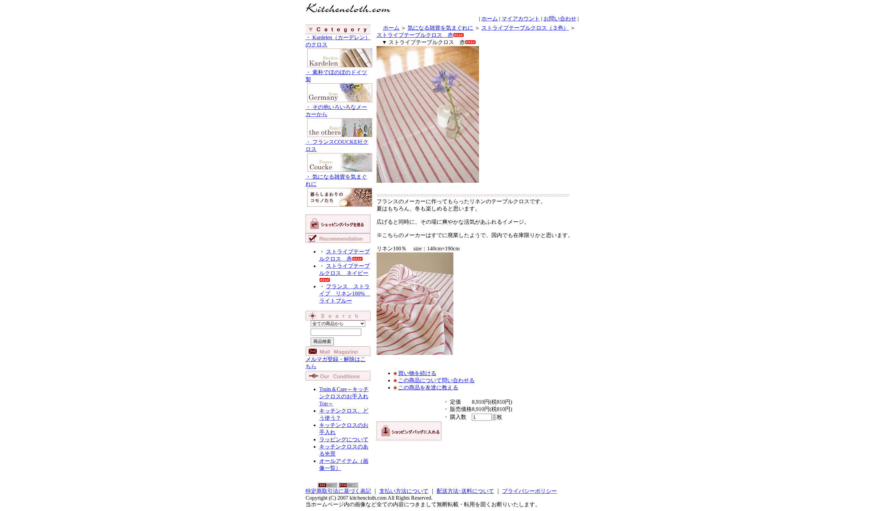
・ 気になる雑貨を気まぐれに (336, 180)
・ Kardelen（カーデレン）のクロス (338, 40)
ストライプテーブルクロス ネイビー (344, 269)
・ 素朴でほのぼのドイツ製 (336, 75)
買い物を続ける (417, 373)
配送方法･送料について (465, 491)
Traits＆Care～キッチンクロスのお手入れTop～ (344, 396)
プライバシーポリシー (529, 491)
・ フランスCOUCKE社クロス (337, 145)
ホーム (489, 19)
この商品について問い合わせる (436, 380)
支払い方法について (403, 491)
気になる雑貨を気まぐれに (440, 28)
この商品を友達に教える (428, 387)
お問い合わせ (560, 19)
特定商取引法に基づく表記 (338, 491)
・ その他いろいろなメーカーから (336, 110)
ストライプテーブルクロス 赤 (415, 35)
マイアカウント (521, 19)
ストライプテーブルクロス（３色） (525, 28)
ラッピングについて (343, 439)
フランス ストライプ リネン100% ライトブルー (344, 294)
